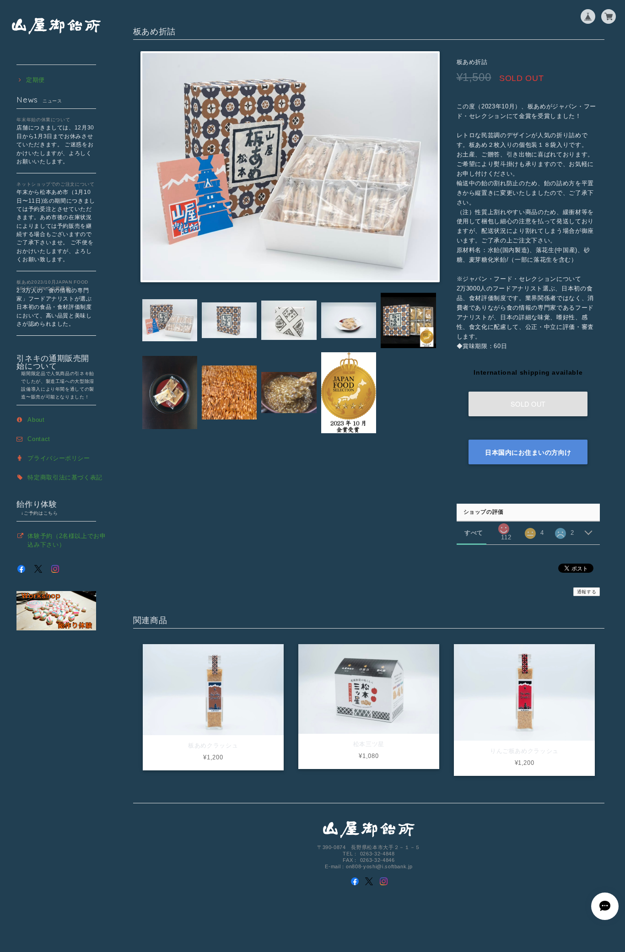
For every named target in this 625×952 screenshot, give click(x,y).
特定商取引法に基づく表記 (64, 477)
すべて (473, 533)
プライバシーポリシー (58, 458)
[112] (503, 526)
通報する (587, 591)
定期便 (35, 79)
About (35, 419)
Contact (38, 439)
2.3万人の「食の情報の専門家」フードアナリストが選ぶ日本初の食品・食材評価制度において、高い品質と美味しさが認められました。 (54, 307)
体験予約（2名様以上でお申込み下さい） (66, 540)
